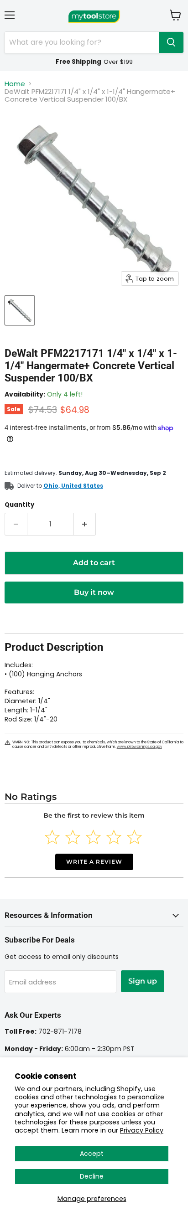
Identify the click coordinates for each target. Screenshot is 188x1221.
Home (15, 84)
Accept (92, 1153)
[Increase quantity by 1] (85, 524)
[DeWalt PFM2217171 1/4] (19, 310)
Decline (92, 1176)
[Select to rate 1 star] (52, 837)
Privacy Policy (141, 1130)
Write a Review (94, 861)
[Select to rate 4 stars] (113, 837)
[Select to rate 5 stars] (134, 837)
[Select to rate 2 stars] (72, 837)
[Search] (171, 42)
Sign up (142, 981)
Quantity (19, 504)
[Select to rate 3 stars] (93, 837)
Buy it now (94, 592)
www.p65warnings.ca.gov (139, 746)
